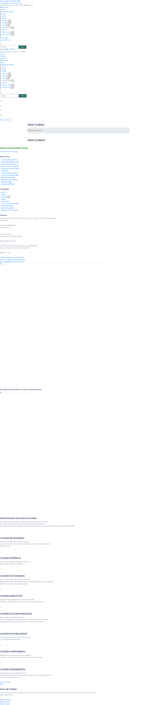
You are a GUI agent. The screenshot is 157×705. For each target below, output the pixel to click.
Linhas (4, 25)
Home (4, 14)
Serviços (4, 20)
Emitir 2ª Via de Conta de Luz (10, 164)
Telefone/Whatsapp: (11, 257)
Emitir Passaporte (6, 182)
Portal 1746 (4, 171)
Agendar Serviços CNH (8, 177)
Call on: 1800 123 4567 (7, 50)
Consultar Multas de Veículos (10, 173)
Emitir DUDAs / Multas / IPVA (9, 162)
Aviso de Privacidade (7, 208)
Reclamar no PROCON (8, 184)
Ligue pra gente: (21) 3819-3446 (10, 1)
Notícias (4, 30)
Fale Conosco (6, 34)
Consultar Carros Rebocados (10, 175)
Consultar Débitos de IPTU (9, 160)
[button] (2, 54)
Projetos (4, 23)
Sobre (3, 16)
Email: (13, 260)
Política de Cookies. (19, 695)
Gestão (4, 18)
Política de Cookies (7, 206)
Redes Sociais (6, 32)
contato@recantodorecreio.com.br (11, 3)
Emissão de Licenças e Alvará (10, 168)
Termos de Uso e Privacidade (10, 203)
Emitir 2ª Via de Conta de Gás (10, 166)
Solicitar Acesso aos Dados (9, 210)
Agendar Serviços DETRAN (9, 180)
